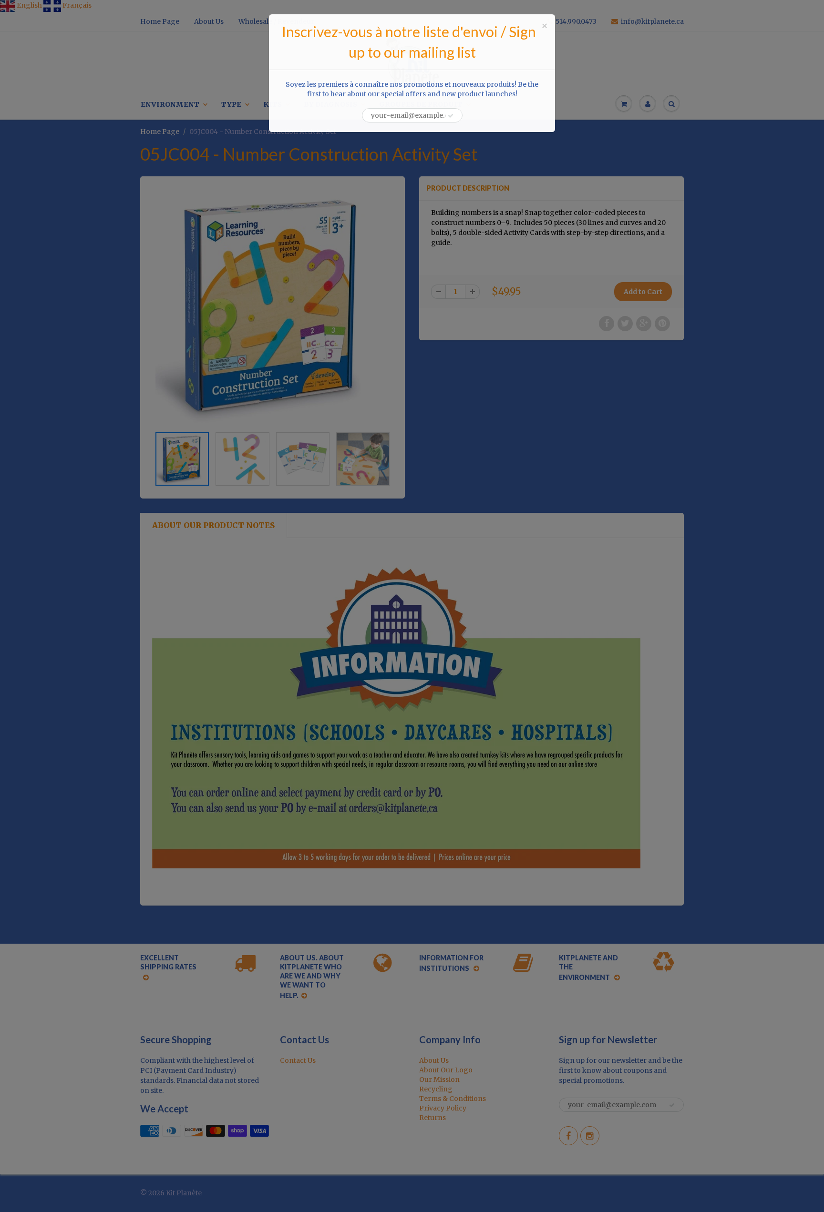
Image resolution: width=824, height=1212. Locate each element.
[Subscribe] (450, 115)
